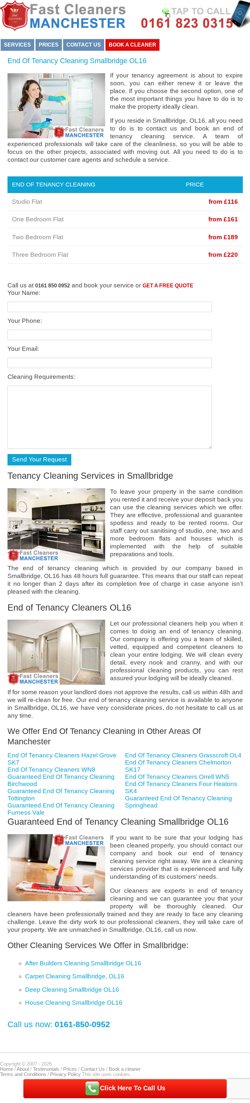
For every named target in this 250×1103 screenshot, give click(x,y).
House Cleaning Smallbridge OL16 (73, 1002)
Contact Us (83, 45)
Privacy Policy (65, 1074)
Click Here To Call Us (132, 1088)
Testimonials (46, 1069)
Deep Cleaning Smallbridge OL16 (72, 989)
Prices (49, 45)
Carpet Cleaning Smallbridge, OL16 (74, 976)
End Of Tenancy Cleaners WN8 (51, 769)
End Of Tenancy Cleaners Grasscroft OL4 (183, 755)
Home (6, 1069)
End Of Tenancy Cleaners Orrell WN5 (177, 776)
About (23, 1069)
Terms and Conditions (23, 1074)
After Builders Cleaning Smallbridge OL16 (83, 963)
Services (17, 45)
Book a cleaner (132, 45)
